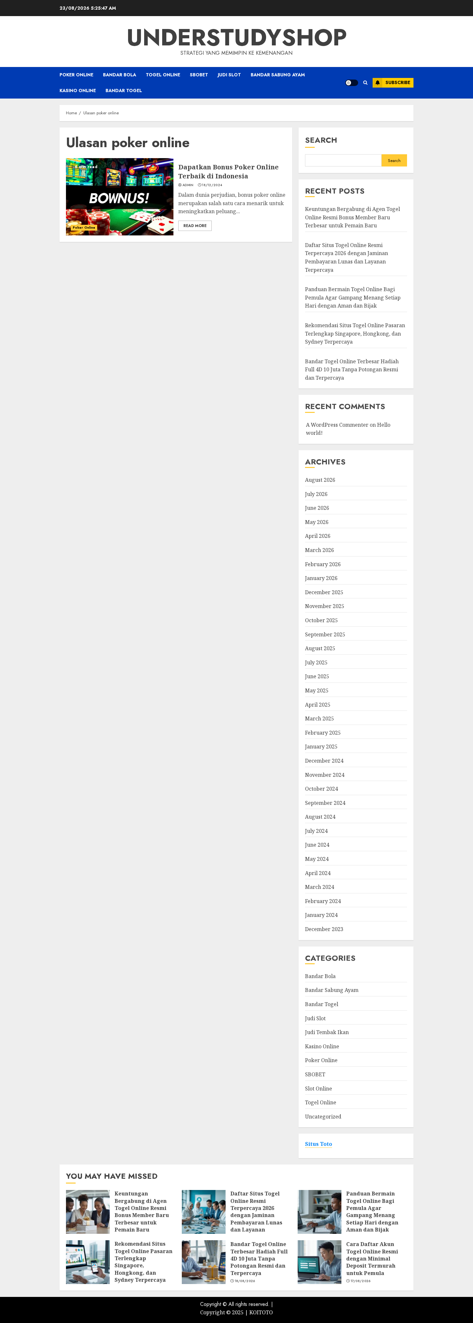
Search (321, 140)
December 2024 (324, 760)
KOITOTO (261, 1312)
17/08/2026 (361, 1281)
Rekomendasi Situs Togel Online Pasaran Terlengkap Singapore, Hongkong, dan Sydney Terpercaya (355, 333)
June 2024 (317, 844)
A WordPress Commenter (337, 424)
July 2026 (316, 494)
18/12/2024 (212, 185)
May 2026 (317, 522)
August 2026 (320, 479)
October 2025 (321, 620)
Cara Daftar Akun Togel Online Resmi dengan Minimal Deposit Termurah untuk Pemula (372, 1259)
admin (188, 185)
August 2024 (320, 816)
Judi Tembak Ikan (327, 1032)
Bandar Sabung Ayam (278, 74)
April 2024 (317, 873)
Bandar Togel (124, 90)
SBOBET (199, 74)
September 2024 (325, 802)
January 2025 (321, 746)
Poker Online (76, 74)
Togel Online (163, 74)
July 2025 (316, 662)
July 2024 (316, 830)
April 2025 (317, 704)
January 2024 (321, 914)
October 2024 (321, 788)
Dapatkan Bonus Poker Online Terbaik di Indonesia (228, 171)
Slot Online (318, 1088)
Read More (195, 226)
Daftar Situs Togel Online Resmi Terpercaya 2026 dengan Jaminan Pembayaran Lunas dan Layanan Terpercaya (256, 1215)
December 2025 (324, 592)
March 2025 (319, 718)
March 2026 (319, 550)
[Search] (365, 82)
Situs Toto (318, 1143)
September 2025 (325, 634)
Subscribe (397, 82)
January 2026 (321, 578)
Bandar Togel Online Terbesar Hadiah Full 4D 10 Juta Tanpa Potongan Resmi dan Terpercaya (352, 369)
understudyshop (236, 37)
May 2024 (317, 858)
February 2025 (323, 732)
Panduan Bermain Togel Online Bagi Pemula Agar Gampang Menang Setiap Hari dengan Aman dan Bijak (353, 297)
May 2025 (317, 690)
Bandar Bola (119, 74)
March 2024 (319, 886)
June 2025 (317, 676)
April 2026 (317, 535)
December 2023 (324, 929)
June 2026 (317, 507)
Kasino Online (78, 90)
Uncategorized (323, 1116)
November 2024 (324, 774)
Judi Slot (229, 74)
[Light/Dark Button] (351, 83)
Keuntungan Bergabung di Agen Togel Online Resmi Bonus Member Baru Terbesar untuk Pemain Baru (352, 217)
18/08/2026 (245, 1281)
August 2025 (320, 648)
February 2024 (323, 901)
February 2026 (323, 564)
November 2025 (324, 606)
